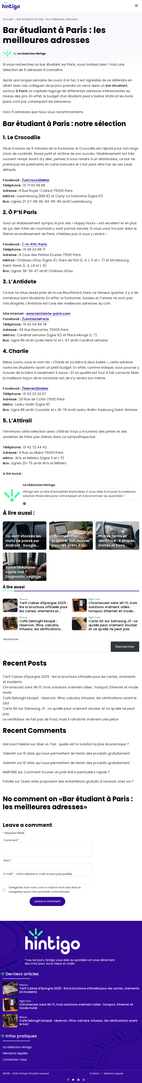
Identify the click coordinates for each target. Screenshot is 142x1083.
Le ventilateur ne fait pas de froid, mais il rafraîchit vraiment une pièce (60, 719)
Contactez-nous (15, 1059)
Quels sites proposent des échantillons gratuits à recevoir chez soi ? (77, 781)
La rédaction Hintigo (31, 53)
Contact (94, 1073)
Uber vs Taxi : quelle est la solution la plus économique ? (82, 744)
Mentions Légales (15, 1053)
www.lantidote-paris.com (48, 313)
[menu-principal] (136, 5)
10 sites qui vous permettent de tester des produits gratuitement (76, 753)
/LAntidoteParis (35, 319)
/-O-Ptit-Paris (34, 244)
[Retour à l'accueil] (63, 5)
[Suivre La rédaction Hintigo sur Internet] (24, 503)
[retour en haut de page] (136, 1062)
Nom (7, 860)
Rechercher (11, 639)
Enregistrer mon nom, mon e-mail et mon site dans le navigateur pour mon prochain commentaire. (45, 890)
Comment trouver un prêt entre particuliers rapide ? (67, 772)
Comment (11, 840)
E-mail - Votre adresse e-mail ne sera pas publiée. (38, 874)
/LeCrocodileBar (36, 180)
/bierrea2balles (35, 388)
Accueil (8, 19)
